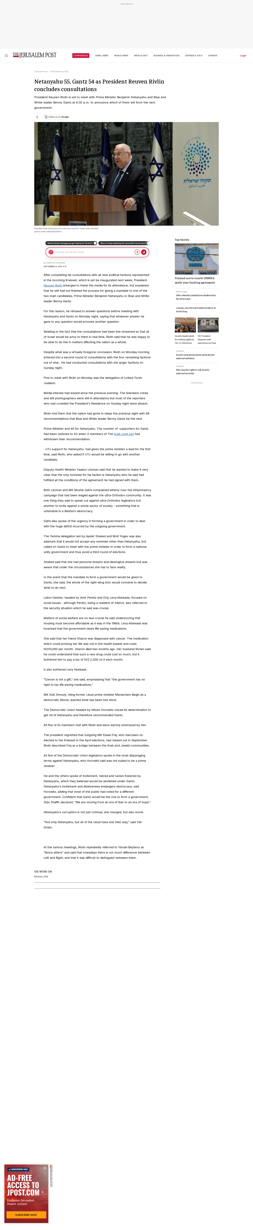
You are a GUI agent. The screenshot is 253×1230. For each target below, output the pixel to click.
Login (243, 55)
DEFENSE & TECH (193, 55)
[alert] (26, 1196)
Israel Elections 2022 (59, 71)
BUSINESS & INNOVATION (166, 55)
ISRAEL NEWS (101, 55)
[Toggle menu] (6, 55)
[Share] (37, 117)
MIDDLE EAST (141, 55)
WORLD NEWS (121, 55)
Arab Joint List (124, 434)
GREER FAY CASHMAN (55, 263)
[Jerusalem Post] (33, 55)
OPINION (212, 55)
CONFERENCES (80, 55)
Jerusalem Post (41, 71)
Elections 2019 (41, 876)
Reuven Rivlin (53, 285)
